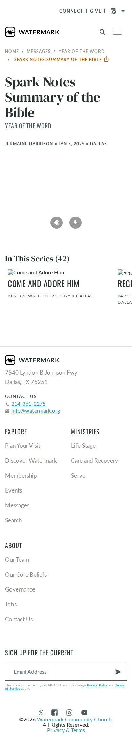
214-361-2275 (28, 403)
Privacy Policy (97, 685)
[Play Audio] (56, 220)
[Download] (75, 220)
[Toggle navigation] (117, 32)
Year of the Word (82, 51)
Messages (39, 51)
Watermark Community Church (74, 719)
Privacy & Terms (66, 730)
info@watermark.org (35, 410)
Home (12, 51)
